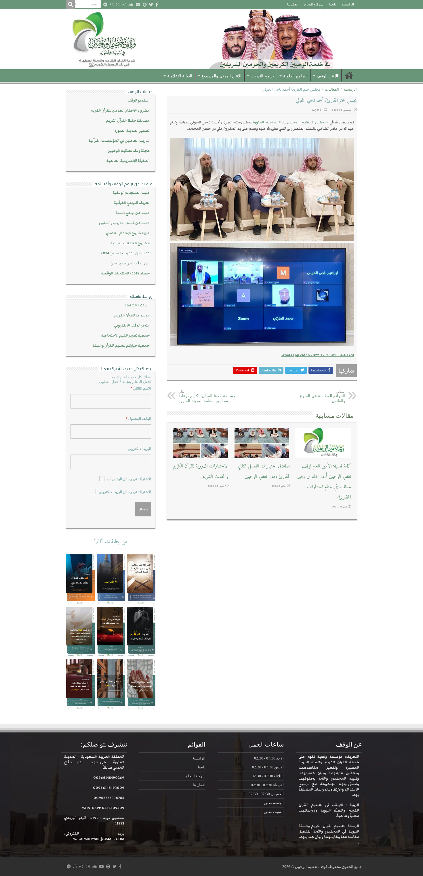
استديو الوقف (138, 100)
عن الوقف (325, 76)
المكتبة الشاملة (137, 305)
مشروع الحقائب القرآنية (130, 243)
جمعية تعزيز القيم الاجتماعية (125, 335)
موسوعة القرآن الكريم (132, 315)
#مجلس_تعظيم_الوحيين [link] (308, 122)
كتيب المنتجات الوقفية (131, 193)
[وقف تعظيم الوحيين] (211, 39)
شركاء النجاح (313, 4)
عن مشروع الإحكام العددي (128, 233)
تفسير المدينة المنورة (132, 130)
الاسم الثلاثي (141, 388)
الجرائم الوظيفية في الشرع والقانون (322, 396)
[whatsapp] (117, 4)
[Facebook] (157, 4)
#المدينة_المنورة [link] (267, 122)
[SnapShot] (111, 4)
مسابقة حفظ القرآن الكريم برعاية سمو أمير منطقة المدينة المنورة (206, 396)
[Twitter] (151, 4)
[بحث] (70, 4)
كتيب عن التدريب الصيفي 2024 (125, 253)
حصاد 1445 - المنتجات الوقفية (125, 273)
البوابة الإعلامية (179, 76)
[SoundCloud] (131, 4)
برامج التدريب (262, 76)
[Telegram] (105, 4)
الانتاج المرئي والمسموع (221, 76)
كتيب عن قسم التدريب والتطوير (124, 223)
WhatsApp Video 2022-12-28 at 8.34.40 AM (317, 355)
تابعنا (332, 4)
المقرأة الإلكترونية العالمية (128, 161)
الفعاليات (332, 89)
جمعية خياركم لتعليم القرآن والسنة (121, 345)
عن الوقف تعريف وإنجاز (130, 263)
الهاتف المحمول (138, 419)
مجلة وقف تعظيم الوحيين (128, 151)
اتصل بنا (292, 4)
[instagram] (124, 4)
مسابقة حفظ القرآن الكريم (128, 120)
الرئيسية (348, 4)
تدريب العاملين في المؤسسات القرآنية (119, 141)
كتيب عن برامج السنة (133, 213)
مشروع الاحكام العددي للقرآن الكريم (120, 110)
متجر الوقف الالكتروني (132, 325)
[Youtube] (138, 4)
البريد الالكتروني (139, 449)
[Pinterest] (144, 4)
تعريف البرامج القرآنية (132, 203)
